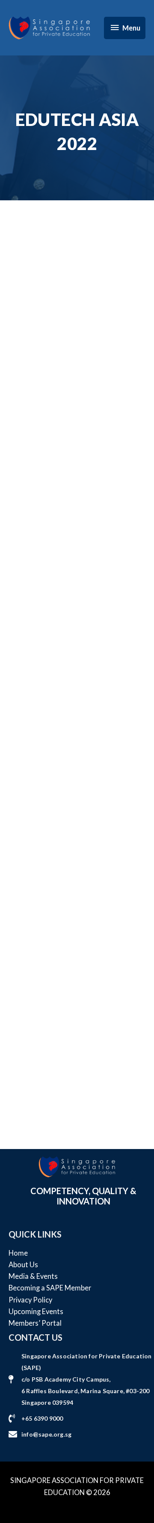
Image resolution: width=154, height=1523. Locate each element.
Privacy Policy (30, 1300)
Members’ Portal (35, 1323)
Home (18, 1253)
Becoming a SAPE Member (50, 1288)
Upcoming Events (36, 1311)
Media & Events (33, 1276)
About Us (23, 1264)
